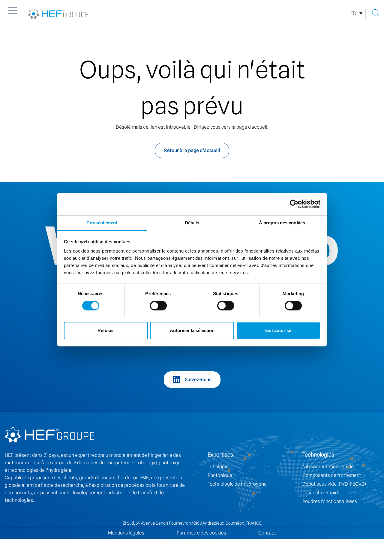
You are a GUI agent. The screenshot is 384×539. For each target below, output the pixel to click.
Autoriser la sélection (192, 330)
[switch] (158, 305)
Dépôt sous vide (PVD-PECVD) (334, 484)
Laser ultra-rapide (321, 493)
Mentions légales (126, 533)
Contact (267, 533)
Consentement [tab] (101, 222)
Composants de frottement (331, 475)
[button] (12, 10)
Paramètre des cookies (201, 533)
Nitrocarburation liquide (328, 466)
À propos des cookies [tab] (282, 222)
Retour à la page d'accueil (192, 150)
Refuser (106, 330)
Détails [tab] (192, 222)
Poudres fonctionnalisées (329, 501)
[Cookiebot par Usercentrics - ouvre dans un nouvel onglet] (294, 203)
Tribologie (218, 466)
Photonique (220, 475)
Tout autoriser (278, 330)
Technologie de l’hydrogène (237, 484)
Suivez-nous (198, 379)
